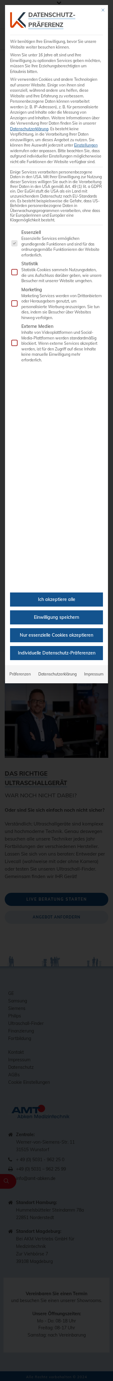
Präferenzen (20, 674)
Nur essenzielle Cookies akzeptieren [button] (56, 635)
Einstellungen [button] (86, 145)
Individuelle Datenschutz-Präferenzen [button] (56, 653)
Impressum (94, 674)
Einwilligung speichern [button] (56, 617)
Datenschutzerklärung (29, 129)
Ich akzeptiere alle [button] (56, 599)
